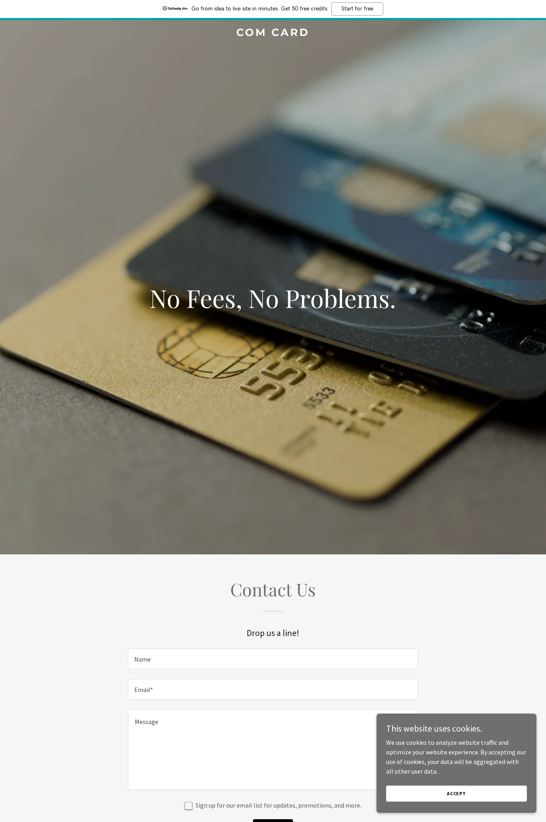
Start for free (357, 9)
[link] (272, 34)
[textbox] (273, 658)
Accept (456, 793)
